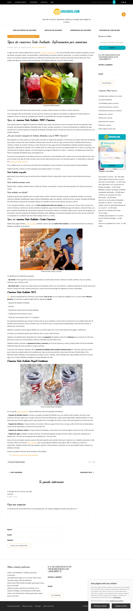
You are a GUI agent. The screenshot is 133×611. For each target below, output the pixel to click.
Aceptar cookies (121, 606)
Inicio (9, 2)
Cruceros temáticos (105, 100)
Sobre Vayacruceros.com (107, 129)
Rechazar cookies (100, 606)
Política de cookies (27, 606)
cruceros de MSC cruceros (18, 162)
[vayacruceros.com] (112, 137)
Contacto (44, 2)
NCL (8, 297)
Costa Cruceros (31, 224)
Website (10, 540)
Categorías (34, 2)
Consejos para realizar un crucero (110, 96)
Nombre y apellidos (106, 65)
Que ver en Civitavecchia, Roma (109, 210)
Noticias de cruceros (53, 30)
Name (9, 530)
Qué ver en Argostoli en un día (109, 223)
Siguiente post (86, 472)
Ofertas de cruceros (105, 118)
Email (9, 535)
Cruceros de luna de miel (109, 30)
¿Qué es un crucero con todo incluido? (24, 455)
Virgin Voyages (32, 443)
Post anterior (16, 472)
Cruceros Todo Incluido (16, 462)
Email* (101, 74)
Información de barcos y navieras (110, 111)
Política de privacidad (13, 606)
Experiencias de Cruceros (80, 30)
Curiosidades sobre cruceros (23, 36)
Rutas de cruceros (105, 125)
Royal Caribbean (22, 411)
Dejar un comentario (39, 47)
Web (52, 2)
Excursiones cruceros (106, 177)
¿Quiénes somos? (20, 2)
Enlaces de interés (48, 606)
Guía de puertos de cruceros (24, 30)
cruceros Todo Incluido (48, 53)
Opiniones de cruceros (106, 121)
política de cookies (116, 601)
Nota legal (38, 606)
